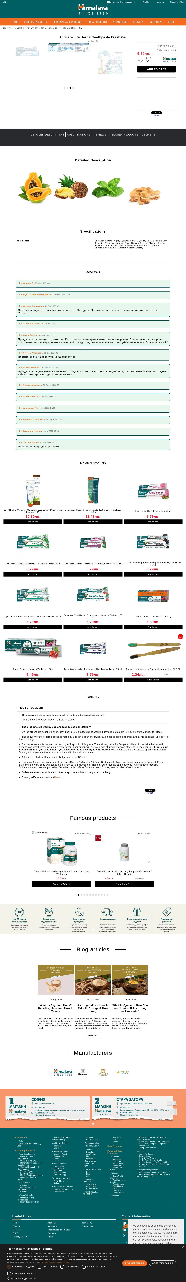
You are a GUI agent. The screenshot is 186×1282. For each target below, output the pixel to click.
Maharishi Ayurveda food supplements (30, 1164)
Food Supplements (25, 1150)
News (50, 1237)
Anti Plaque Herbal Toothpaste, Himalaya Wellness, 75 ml (93, 564)
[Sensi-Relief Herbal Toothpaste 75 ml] (153, 491)
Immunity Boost (60, 1154)
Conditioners (118, 1162)
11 (107, 895)
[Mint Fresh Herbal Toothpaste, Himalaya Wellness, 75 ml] (32, 543)
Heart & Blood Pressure (64, 1189)
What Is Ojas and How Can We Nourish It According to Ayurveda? (130, 1008)
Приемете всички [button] (134, 1263)
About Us (52, 1223)
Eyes (88, 1172)
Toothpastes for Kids (147, 1148)
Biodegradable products (147, 1170)
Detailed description (47, 134)
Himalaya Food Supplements (25, 1158)
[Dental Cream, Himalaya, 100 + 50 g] (153, 596)
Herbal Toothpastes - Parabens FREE (155, 1142)
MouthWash (144, 1146)
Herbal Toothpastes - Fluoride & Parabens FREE (61, 28)
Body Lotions (144, 1156)
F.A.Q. (16, 1233)
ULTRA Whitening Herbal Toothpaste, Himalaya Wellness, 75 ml (153, 563)
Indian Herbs (118, 1166)
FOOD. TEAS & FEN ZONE (90, 1193)
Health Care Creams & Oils (150, 1160)
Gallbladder (91, 1158)
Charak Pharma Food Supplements (28, 1168)
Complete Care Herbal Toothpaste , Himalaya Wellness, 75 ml (93, 616)
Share (157, 113)
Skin (88, 1176)
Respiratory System (60, 1151)
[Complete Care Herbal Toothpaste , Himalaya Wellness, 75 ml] (93, 596)
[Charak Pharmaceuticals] (83, 1072)
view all (93, 1035)
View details (153, 680)
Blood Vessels (92, 1140)
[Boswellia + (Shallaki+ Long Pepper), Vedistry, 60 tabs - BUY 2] (124, 850)
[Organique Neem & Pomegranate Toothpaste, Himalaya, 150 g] (93, 491)
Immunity (57, 1146)
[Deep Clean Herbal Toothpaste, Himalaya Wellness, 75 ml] (93, 649)
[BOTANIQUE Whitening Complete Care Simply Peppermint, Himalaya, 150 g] (32, 491)
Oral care (35, 28)
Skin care (115, 1173)
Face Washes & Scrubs (118, 1181)
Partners (52, 1233)
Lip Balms (117, 1188)
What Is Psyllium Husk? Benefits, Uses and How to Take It (56, 1008)
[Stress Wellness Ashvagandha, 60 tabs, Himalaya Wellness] (61, 850)
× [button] (183, 1247)
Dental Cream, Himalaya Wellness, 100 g (32, 669)
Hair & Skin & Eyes (93, 1169)
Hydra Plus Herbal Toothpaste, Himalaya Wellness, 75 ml (33, 616)
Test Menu (87, 1223)
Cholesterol (59, 1191)
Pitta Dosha (91, 1187)
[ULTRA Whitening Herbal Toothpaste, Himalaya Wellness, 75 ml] (153, 543)
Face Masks (118, 1186)
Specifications (78, 134)
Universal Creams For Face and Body (155, 1162)
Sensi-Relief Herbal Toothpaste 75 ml (153, 511)
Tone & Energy (60, 1175)
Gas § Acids (91, 1154)
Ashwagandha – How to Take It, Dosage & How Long (93, 1008)
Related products (123, 134)
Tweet (157, 115)
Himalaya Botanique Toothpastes (153, 1144)
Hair (88, 1174)
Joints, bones (90, 1161)
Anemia (89, 1138)
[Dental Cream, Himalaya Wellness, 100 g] (32, 649)
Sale (21, 1141)
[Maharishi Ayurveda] (103, 1072)
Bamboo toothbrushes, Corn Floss (153, 1173)
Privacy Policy (20, 1237)
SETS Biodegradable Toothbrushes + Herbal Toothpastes (153, 1176)
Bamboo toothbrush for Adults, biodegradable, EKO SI (153, 669)
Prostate (23, 1185)
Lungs (56, 1160)
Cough (56, 1148)
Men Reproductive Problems (27, 1189)
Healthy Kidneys (93, 1146)
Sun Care (143, 1166)
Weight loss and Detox (61, 1178)
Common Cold (60, 1156)
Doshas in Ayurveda (88, 1181)
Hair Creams (118, 1164)
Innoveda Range (27, 1173)
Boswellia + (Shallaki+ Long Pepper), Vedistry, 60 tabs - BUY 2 (124, 872)
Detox (56, 1183)
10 (104, 895)
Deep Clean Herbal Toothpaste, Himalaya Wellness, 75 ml (93, 669)
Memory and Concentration (58, 1168)
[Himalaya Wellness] (63, 1072)
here (57, 777)
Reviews (99, 134)
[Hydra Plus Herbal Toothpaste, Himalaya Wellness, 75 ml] (32, 596)
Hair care (115, 1157)
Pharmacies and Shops (59, 1230)
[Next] (147, 861)
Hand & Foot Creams (148, 1158)
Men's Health (24, 1183)
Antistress (58, 1171)
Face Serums (118, 1184)
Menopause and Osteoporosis (26, 1199)
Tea (114, 1140)
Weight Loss (59, 1181)
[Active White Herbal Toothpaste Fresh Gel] (69, 51)
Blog (171, 22)
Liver (88, 1156)
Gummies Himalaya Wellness (27, 1178)
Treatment (117, 1190)
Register (17, 1226)
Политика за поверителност (57, 1262)
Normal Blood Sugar (89, 1165)
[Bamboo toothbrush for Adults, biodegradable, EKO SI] (153, 649)
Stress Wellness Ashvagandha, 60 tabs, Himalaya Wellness (61, 872)
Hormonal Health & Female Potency (61, 1139)
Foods (115, 1142)
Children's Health (59, 1143)
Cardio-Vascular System (62, 1187)
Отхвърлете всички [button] (162, 1263)
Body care (141, 1151)
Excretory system (92, 1143)
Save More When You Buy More (29, 1145)
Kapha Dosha (92, 1189)
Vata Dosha (91, 1184)
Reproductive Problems (30, 1202)
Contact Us (87, 1226)
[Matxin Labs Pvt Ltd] (123, 1072)
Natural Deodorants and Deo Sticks (154, 1164)
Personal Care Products (18, 28)
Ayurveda (52, 1226)
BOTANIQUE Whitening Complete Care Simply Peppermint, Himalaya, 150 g (33, 511)
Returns (17, 1230)
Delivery (138, 22)
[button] (62, 1278)
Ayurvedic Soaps (146, 1154)
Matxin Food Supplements (31, 1175)
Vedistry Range (26, 1171)
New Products (98, 22)
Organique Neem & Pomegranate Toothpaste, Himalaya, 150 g (93, 511)
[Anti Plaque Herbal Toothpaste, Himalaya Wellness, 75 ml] (93, 543)
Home (15, 22)
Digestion (89, 1149)
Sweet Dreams (60, 1173)
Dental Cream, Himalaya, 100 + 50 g (153, 616)
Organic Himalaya (28, 1161)
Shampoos (117, 1160)
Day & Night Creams (116, 1177)
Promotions (119, 22)
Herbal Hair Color (116, 1169)
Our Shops (156, 22)
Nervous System (59, 1164)
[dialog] (93, 1263)
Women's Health (26, 1195)
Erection (23, 1192)
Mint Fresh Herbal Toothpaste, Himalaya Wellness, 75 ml (33, 564)
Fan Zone (117, 1138)
